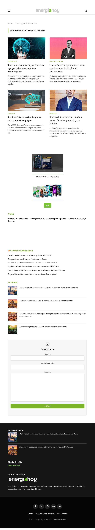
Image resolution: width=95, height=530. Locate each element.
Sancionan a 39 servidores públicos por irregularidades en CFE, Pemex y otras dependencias (52, 314)
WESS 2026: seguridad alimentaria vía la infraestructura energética (48, 287)
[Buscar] (85, 10)
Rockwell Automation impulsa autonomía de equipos (24, 119)
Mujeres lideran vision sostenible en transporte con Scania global (32, 274)
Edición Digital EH (56, 61)
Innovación (12, 61)
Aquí (47, 205)
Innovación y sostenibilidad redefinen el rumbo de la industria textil (32, 263)
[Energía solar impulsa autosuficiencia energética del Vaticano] (12, 303)
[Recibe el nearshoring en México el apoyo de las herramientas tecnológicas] (26, 48)
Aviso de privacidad (45, 514)
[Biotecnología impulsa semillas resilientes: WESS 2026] (12, 329)
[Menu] (9, 10)
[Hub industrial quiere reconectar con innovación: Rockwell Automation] (68, 48)
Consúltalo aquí (14, 465)
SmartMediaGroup (59, 520)
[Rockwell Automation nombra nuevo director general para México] (68, 100)
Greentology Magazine (21, 251)
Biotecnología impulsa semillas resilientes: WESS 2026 (43, 326)
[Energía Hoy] (47, 11)
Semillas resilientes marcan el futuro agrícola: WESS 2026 (29, 255)
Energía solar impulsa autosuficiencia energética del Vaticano (46, 300)
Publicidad (62, 514)
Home (30, 514)
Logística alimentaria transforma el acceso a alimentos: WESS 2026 (33, 267)
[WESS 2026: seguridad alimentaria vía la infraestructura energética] (12, 290)
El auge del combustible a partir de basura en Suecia (27, 259)
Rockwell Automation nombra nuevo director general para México (66, 120)
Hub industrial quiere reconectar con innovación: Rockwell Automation (67, 68)
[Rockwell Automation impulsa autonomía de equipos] (26, 100)
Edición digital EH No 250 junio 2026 (47, 177)
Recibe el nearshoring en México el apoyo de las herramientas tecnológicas (26, 68)
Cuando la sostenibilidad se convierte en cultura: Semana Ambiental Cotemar (36, 270)
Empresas (11, 113)
